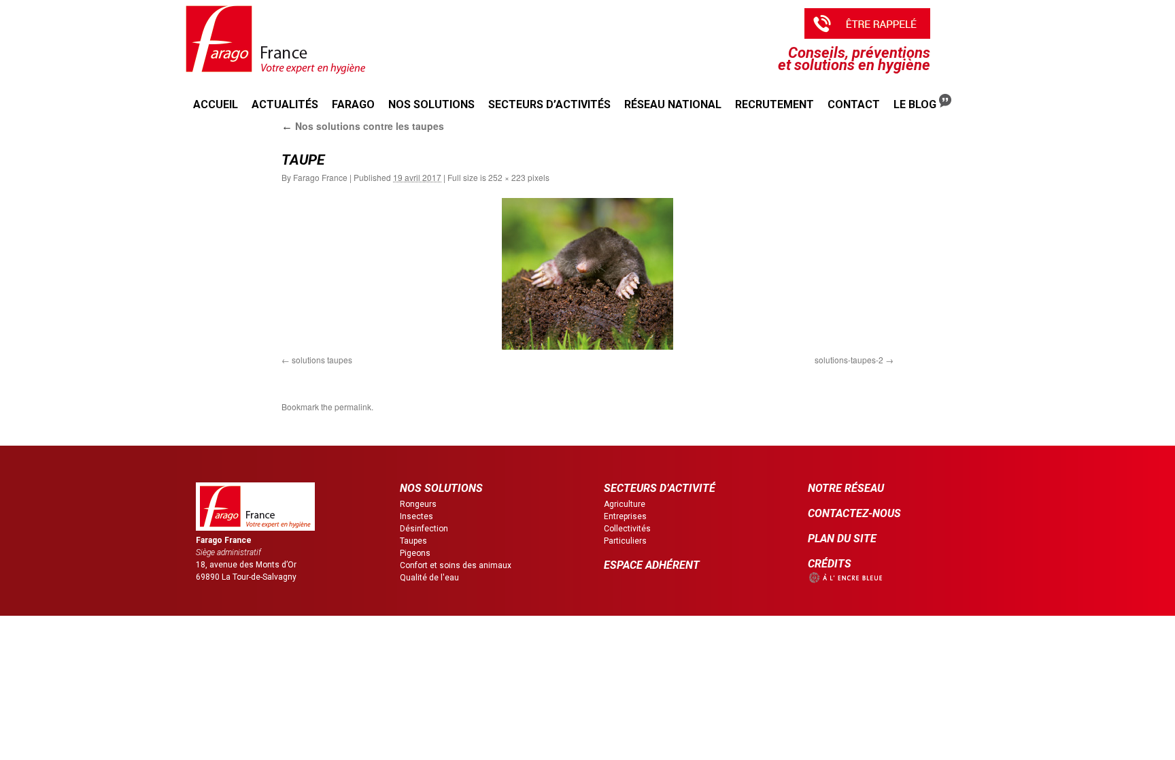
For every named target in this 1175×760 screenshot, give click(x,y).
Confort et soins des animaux (455, 565)
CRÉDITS (829, 563)
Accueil (215, 104)
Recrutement (774, 104)
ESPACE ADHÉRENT (652, 565)
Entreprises (625, 516)
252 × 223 (507, 177)
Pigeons (415, 553)
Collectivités (627, 528)
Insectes (416, 516)
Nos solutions (431, 104)
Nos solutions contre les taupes (363, 126)
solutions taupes (322, 359)
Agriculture (624, 504)
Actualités (285, 104)
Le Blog (916, 104)
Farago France (320, 177)
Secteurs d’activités (549, 104)
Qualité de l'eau (429, 577)
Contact (854, 104)
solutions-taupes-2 (849, 359)
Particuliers (625, 541)
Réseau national (672, 104)
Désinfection (424, 528)
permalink (353, 406)
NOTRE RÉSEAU (846, 488)
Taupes (413, 541)
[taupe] (587, 274)
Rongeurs (418, 504)
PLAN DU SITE (842, 538)
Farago (353, 104)
